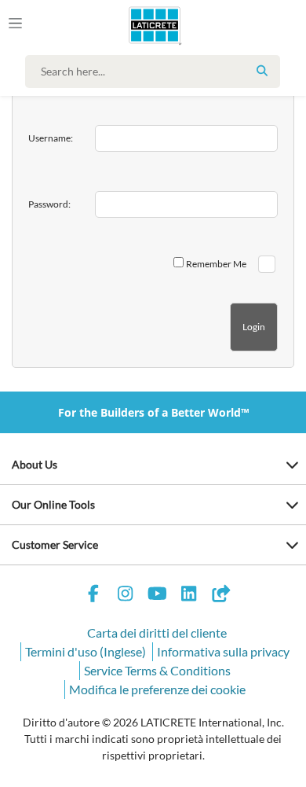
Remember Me (216, 264)
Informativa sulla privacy (223, 651)
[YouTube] (157, 595)
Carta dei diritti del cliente (157, 632)
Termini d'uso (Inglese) (85, 651)
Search (262, 71)
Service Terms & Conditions (157, 670)
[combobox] (156, 71)
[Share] (220, 595)
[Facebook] (93, 595)
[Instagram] (126, 595)
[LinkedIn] (189, 595)
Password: (49, 204)
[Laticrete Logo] (132, 25)
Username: (50, 138)
